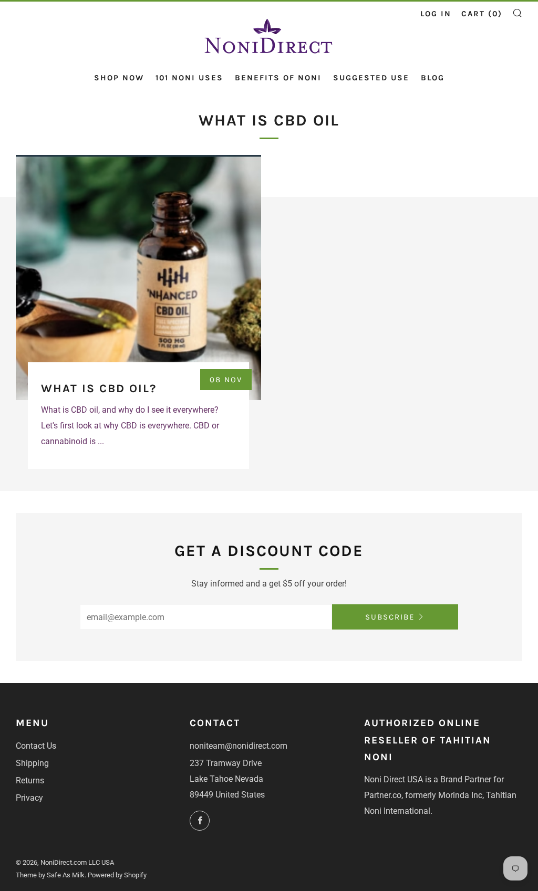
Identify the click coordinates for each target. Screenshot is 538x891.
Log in (435, 13)
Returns (30, 780)
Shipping (32, 763)
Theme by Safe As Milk (50, 875)
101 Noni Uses (189, 77)
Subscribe (390, 617)
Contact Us (36, 746)
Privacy (29, 798)
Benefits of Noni (278, 77)
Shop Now (119, 77)
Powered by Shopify (117, 875)
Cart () (481, 13)
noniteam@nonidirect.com (238, 746)
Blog (432, 77)
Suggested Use (371, 77)
